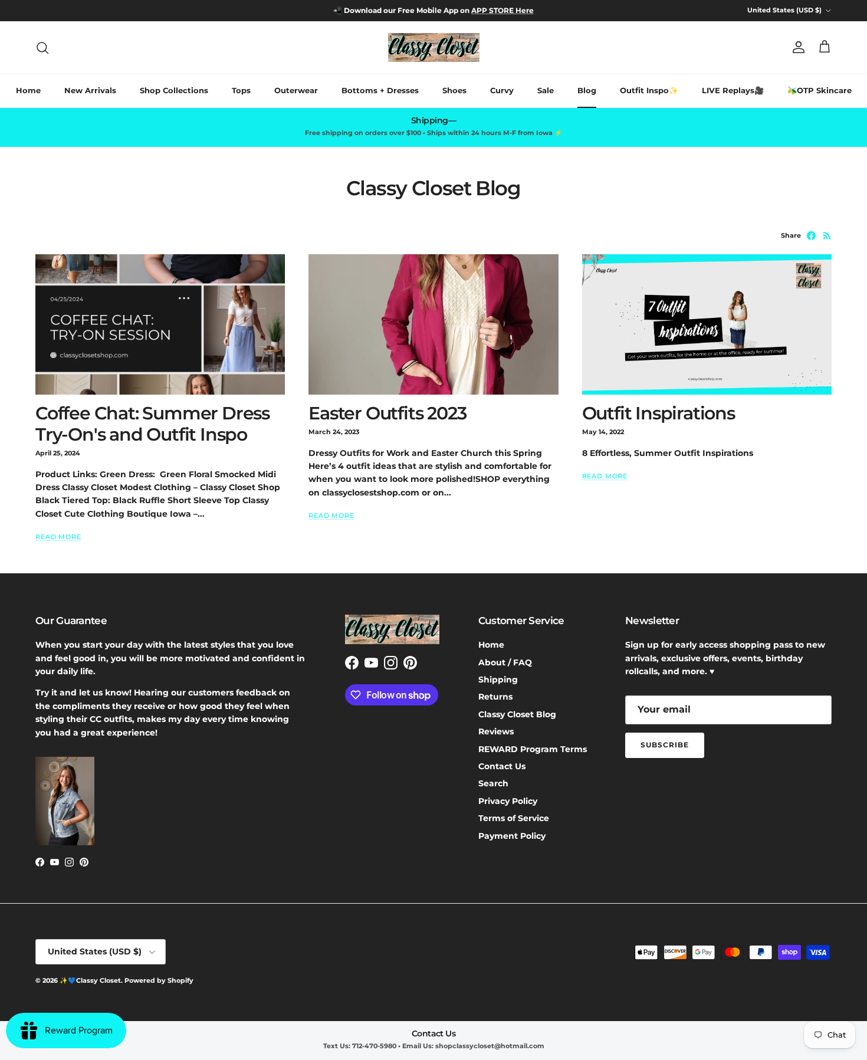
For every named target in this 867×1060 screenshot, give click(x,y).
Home (28, 90)
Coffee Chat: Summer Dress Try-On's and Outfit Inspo (152, 423)
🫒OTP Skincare (819, 90)
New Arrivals (90, 90)
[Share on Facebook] (811, 235)
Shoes (454, 90)
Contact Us (502, 766)
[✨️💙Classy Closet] (434, 47)
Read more (58, 537)
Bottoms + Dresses (380, 90)
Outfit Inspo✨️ (649, 90)
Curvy (502, 90)
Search (493, 783)
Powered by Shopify (158, 980)
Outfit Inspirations (658, 413)
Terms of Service (513, 818)
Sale (545, 90)
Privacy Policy (507, 801)
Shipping (498, 679)
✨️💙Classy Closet (90, 980)
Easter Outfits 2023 (387, 413)
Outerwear (296, 90)
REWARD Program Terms (532, 749)
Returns (495, 696)
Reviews (496, 731)
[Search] (42, 48)
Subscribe (665, 744)
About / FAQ (505, 662)
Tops (241, 90)
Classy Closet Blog (517, 714)
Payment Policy (512, 836)
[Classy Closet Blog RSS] (827, 235)
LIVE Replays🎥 (733, 90)
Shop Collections (174, 90)
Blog (586, 90)
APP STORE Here (502, 10)
